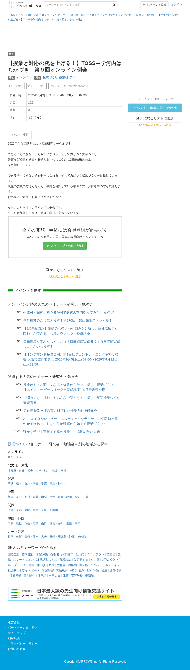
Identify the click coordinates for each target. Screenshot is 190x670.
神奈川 (62, 483)
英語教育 (62, 570)
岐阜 (60, 496)
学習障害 (48, 570)
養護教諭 (65, 559)
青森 (21, 470)
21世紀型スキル (46, 559)
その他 (81, 536)
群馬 (27, 483)
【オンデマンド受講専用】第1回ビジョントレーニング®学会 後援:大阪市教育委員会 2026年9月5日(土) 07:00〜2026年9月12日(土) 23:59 (71, 359)
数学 (82, 570)
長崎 (27, 536)
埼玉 (35, 483)
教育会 (61, 565)
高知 (77, 523)
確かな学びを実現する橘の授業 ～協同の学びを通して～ (66, 432)
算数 (96, 570)
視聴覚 (89, 575)
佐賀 (19, 536)
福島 (63, 470)
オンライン (23, 77)
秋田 (47, 470)
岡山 (27, 523)
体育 (66, 575)
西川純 (79, 554)
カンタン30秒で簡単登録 (64, 246)
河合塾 (83, 565)
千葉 (44, 483)
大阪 (27, 510)
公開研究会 (80, 559)
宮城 (38, 470)
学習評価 (42, 554)
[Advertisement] (95, 36)
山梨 (44, 496)
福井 (35, 496)
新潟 (10, 496)
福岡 (10, 536)
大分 (44, 536)
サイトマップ (17, 633)
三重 (86, 496)
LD (89, 570)
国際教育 (14, 554)
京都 (19, 510)
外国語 (41, 575)
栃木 (19, 483)
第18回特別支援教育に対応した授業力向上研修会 (60, 411)
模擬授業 (15, 575)
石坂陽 (54, 554)
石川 (27, 496)
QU (44, 565)
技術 (73, 77)
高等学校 (77, 575)
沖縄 (72, 536)
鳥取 (10, 523)
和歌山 (54, 510)
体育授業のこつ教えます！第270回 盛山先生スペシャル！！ (69, 320)
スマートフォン (23, 559)
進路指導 (115, 570)
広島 (35, 523)
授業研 (63, 77)
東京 (52, 483)
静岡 (69, 496)
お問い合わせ (17, 649)
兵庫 (35, 510)
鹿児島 (62, 536)
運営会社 (14, 622)
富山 (19, 496)
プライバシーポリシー (22, 643)
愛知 (77, 496)
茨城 (10, 483)
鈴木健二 (67, 554)
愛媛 (69, 523)
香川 (60, 523)
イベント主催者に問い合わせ (155, 108)
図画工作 (34, 565)
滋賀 (10, 510)
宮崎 (52, 536)
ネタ (52, 565)
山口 (44, 523)
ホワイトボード (29, 570)
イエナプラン (95, 554)
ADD (73, 570)
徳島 (52, 523)
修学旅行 (28, 554)
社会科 (12, 570)
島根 (19, 523)
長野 (52, 496)
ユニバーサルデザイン (105, 565)
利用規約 (14, 638)
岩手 (30, 470)
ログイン (176, 4)
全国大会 (54, 575)
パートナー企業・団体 (22, 627)
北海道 (12, 470)
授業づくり (50, 77)
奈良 (44, 510)
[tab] (20, 135)
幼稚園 (72, 565)
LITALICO (108, 559)
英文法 (111, 554)
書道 (104, 570)
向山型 (95, 559)
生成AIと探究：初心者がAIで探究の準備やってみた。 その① (68, 312)
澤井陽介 (29, 575)
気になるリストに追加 (156, 118)
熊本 (35, 536)
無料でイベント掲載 (154, 4)
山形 (55, 470)
